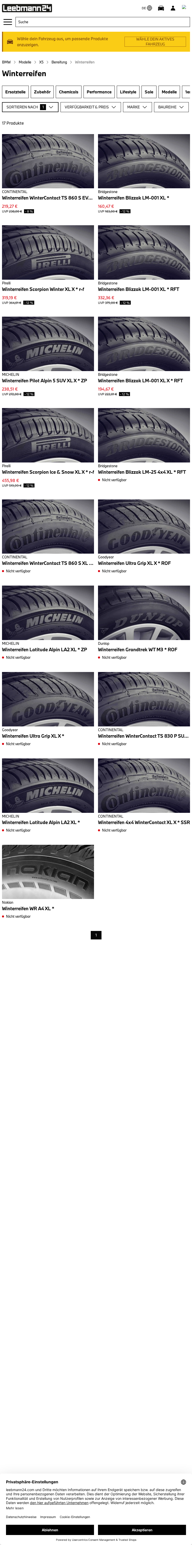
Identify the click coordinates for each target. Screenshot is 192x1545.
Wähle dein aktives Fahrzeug (155, 41)
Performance (99, 91)
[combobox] (103, 22)
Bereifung (59, 62)
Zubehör (42, 91)
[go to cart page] (185, 8)
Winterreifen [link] (84, 62)
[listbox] (96, 935)
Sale (149, 91)
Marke (133, 107)
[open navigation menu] (8, 22)
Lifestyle (128, 91)
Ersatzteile (15, 91)
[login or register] (173, 8)
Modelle (25, 62)
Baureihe (167, 107)
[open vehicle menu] (161, 8)
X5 (41, 62)
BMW (6, 62)
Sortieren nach (25, 107)
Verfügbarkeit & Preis (87, 107)
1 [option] (96, 935)
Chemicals (68, 91)
